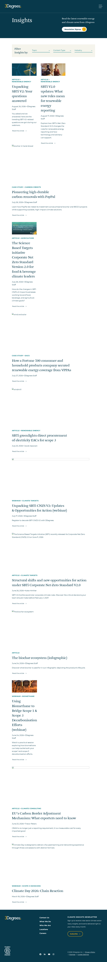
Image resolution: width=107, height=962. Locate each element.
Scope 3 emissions (31, 886)
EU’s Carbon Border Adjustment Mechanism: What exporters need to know (44, 815)
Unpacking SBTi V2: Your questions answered (22, 93)
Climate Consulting (31, 808)
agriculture (27, 238)
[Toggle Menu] (100, 6)
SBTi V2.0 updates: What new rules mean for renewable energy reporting (53, 98)
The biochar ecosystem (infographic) (39, 658)
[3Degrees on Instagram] (53, 954)
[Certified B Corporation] (7, 951)
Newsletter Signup (72, 29)
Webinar (16, 501)
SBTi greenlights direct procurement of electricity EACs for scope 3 (39, 438)
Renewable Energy (21, 82)
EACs (27, 356)
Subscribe (74, 934)
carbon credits (33, 187)
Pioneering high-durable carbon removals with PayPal (33, 194)
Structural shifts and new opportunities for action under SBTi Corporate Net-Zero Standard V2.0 (49, 582)
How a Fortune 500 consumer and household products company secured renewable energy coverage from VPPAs (41, 365)
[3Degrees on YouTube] (49, 954)
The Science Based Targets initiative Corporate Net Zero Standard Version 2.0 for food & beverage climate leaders (24, 260)
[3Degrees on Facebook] (40, 954)
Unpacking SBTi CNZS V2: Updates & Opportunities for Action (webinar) (39, 508)
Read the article (18, 131)
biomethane (28, 696)
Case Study (18, 187)
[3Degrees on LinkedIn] (44, 954)
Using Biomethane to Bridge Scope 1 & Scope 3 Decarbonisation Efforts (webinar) (24, 715)
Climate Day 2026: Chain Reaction (37, 891)
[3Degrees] (13, 6)
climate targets (30, 501)
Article (16, 80)
